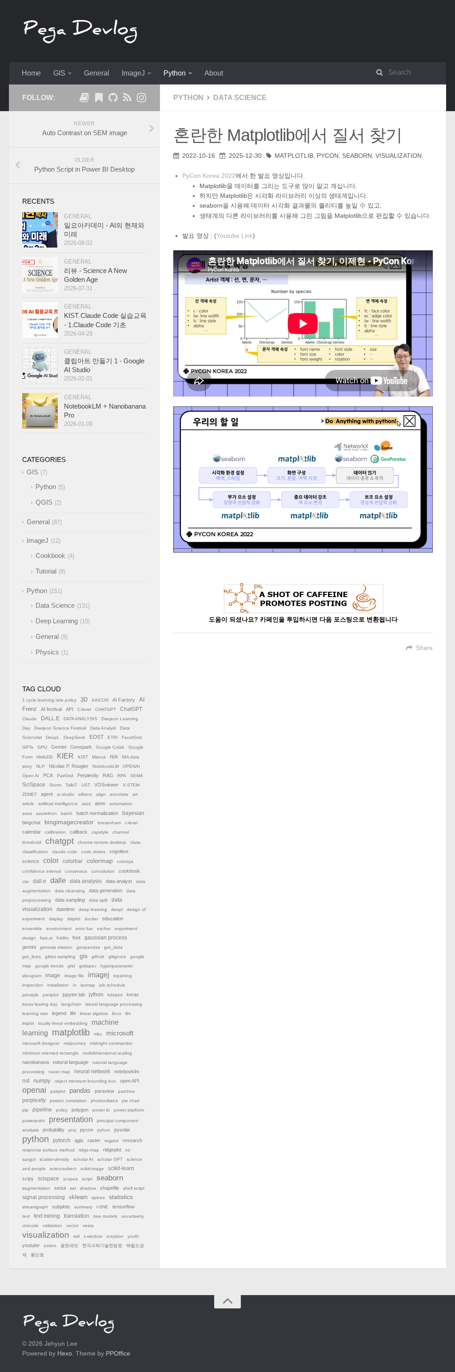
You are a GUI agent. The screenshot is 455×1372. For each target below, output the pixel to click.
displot (73, 918)
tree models (105, 1216)
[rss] (127, 99)
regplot (111, 1140)
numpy (42, 1081)
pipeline (42, 1110)
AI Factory (123, 699)
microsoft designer (41, 1043)
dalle (58, 880)
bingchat (31, 822)
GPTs (27, 747)
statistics (121, 1197)
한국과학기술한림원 (102, 1245)
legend (59, 1013)
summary (83, 1206)
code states (93, 851)
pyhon (103, 1129)
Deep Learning (57, 621)
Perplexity (88, 775)
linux (116, 1013)
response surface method (48, 1149)
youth (133, 1236)
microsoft (119, 1033)
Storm (55, 784)
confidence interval (41, 871)
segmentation (36, 1188)
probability (53, 1129)
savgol (29, 1159)
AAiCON (100, 700)
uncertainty (132, 1216)
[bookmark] (98, 99)
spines (98, 1197)
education (112, 918)
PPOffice (118, 1353)
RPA (121, 775)
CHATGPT (105, 709)
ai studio (65, 794)
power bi (101, 1109)
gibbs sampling (60, 956)
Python (175, 73)
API (69, 709)
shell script (133, 1188)
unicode (30, 1225)
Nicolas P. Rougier (68, 766)
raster (94, 1140)
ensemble (32, 928)
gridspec (87, 965)
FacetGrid (132, 737)
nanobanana (35, 1062)
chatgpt (59, 841)
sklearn (78, 1197)
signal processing (43, 1197)
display (56, 918)
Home (31, 73)
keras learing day (39, 1004)
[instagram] (141, 99)
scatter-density (54, 1159)
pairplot (57, 1091)
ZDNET (29, 794)
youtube (31, 1245)
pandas (80, 1090)
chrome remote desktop (102, 842)
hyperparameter (116, 965)
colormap (100, 860)
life (73, 1013)
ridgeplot (112, 1149)
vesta (88, 1225)
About (213, 73)
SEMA (136, 775)
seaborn (357, 155)
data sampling (70, 900)
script (87, 1178)
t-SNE (102, 1206)
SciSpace (33, 785)
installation (58, 985)
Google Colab (110, 747)
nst (25, 1081)
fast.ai (46, 937)
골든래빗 (69, 1245)
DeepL (53, 737)
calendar (31, 831)
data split (98, 900)
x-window (93, 1236)
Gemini (58, 747)
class (135, 842)
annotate (119, 794)
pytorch (62, 1140)
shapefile (109, 1188)
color (51, 860)
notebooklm (126, 1071)
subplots (61, 1206)
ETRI (113, 737)
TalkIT (71, 784)
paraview (104, 1091)
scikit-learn (121, 1168)
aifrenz (85, 794)
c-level (131, 822)
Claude (29, 718)
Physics (47, 652)
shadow (88, 1188)
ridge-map (89, 1149)
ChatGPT (131, 709)
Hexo (64, 1353)
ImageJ (133, 73)
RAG (108, 775)
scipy (28, 1178)
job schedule (112, 985)
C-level (84, 709)
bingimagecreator (69, 822)
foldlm (62, 937)
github (98, 956)
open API (129, 1080)
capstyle (100, 832)
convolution (103, 871)
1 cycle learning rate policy (49, 700)
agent (47, 794)
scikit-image (92, 1168)
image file (74, 975)
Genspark (81, 747)
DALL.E (50, 718)
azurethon (46, 813)
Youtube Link (234, 235)
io (74, 985)
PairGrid (65, 775)
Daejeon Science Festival (60, 728)
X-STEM (131, 784)
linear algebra (94, 1013)
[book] (84, 99)
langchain (71, 1004)
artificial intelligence (58, 803)
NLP (40, 766)
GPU (42, 747)
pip (25, 1109)
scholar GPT (110, 1159)
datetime (65, 909)
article (28, 803)
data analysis (86, 881)
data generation (105, 890)
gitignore (117, 956)
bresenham (109, 822)
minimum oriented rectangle (50, 1053)
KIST (83, 756)
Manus (99, 756)
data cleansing (70, 890)
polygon (80, 1109)
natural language (70, 1062)
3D (84, 700)
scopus (70, 1178)
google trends (49, 965)
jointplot (51, 994)
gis (84, 956)
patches (126, 1091)
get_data (113, 947)
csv (25, 881)
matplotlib (294, 155)
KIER (65, 756)
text (26, 1216)
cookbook (129, 871)
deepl (117, 909)
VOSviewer (106, 784)
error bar (84, 928)
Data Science (240, 97)
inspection (32, 985)
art (135, 794)
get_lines (31, 956)
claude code (64, 851)
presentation (71, 1119)
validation (52, 1225)
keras (133, 994)
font (76, 937)
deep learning (93, 909)
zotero (50, 1245)
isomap (87, 985)
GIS (59, 73)
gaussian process (105, 937)
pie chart (131, 1100)
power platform (129, 1109)
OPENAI (131, 766)
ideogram (31, 975)
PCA (48, 775)
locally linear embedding (63, 1023)
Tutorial (46, 571)
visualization (398, 155)
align (101, 794)
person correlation (68, 1100)
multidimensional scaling (107, 1053)
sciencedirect (63, 1168)
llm (128, 1013)
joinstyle (30, 994)
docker (91, 918)
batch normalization (97, 813)
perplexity (34, 1100)
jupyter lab (74, 994)
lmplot (28, 1023)
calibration (55, 832)
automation (120, 803)
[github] (113, 99)
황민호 (37, 1254)
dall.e (39, 881)
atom (100, 803)
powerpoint (33, 1120)
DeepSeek (74, 737)
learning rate (35, 1013)
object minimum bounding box (85, 1081)
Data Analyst (103, 728)
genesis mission (56, 947)
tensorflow (123, 1206)
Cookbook (50, 555)
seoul (60, 1188)
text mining (47, 1216)
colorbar (73, 861)
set (73, 1188)
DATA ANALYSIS (80, 718)
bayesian (133, 813)
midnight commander (111, 1043)
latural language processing (113, 1004)
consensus (76, 871)
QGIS (44, 502)
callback (79, 831)
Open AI (30, 775)
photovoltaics (104, 1100)
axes (27, 813)
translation (76, 1216)
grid (71, 965)
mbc (98, 1033)
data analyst (119, 881)
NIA (114, 756)
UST (85, 784)
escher (104, 928)
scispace (48, 1178)
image (52, 975)
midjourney (75, 1043)
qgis (79, 1140)
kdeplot (115, 994)
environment (59, 928)
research (132, 1140)
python (35, 1139)
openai (34, 1090)
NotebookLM (105, 766)
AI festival (51, 709)
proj (72, 1129)
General (96, 73)
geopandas (88, 947)
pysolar (122, 1129)
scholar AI (83, 1159)
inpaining (122, 975)
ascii (86, 803)
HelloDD (44, 756)
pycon (328, 155)
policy (62, 1109)
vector (72, 1225)
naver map (59, 1071)
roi (127, 1149)
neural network (92, 1071)
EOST (96, 737)
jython (96, 994)
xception (115, 1236)
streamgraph (35, 1206)
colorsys (125, 861)
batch (66, 813)
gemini (29, 947)
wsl (76, 1236)
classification (35, 851)
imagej (98, 975)
